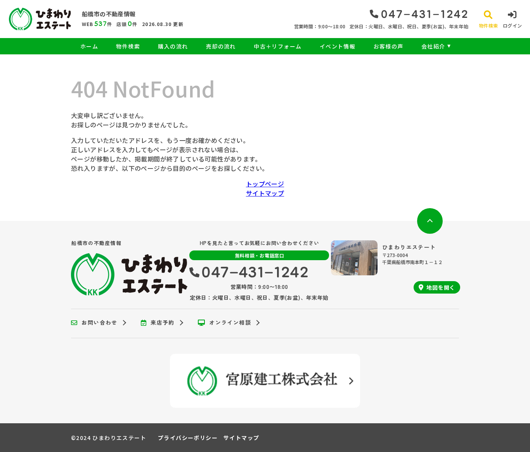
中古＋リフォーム (277, 46)
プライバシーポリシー (188, 437)
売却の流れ (221, 46)
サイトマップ (265, 193)
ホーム (89, 46)
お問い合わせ (99, 323)
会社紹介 (433, 46)
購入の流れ (173, 46)
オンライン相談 (230, 323)
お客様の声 (388, 46)
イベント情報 (337, 46)
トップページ (265, 183)
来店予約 (163, 323)
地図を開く (440, 287)
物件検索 (128, 46)
